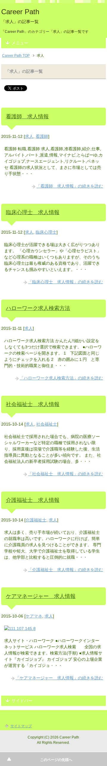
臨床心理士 (46, 232)
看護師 (42, 136)
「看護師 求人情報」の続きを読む (69, 186)
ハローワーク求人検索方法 (38, 308)
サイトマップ (21, 726)
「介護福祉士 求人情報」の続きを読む (65, 569)
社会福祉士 (46, 424)
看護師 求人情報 (27, 116)
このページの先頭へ (56, 760)
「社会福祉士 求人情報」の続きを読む (65, 473)
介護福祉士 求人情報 (32, 500)
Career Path (20, 12)
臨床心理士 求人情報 (32, 212)
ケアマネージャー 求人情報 (40, 596)
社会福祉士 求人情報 (32, 404)
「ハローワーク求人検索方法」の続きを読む (61, 378)
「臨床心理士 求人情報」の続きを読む (65, 281)
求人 (29, 136)
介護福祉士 (36, 520)
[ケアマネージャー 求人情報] (20, 628)
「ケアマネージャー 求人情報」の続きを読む (59, 677)
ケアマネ (34, 616)
